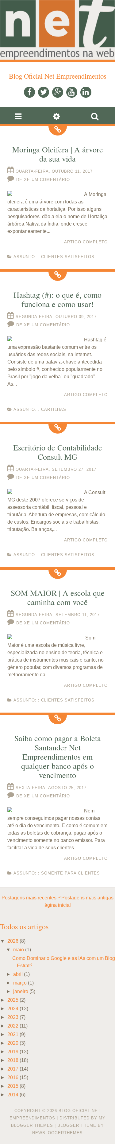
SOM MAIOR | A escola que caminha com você (58, 597)
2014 (12, 1094)
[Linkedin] (85, 92)
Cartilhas (53, 409)
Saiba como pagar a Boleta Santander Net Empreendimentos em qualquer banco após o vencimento (57, 756)
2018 (12, 1060)
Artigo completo (86, 242)
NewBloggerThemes (57, 1132)
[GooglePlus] (57, 92)
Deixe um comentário (43, 179)
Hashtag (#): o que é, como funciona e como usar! (57, 299)
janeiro (20, 991)
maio (18, 949)
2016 (12, 1077)
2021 (12, 1034)
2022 (12, 1025)
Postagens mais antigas (87, 897)
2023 (12, 1017)
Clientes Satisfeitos (67, 256)
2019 (12, 1051)
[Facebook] (29, 92)
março (20, 982)
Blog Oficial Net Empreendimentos (57, 76)
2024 (12, 1008)
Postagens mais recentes (29, 897)
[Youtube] (71, 92)
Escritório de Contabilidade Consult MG (57, 452)
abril (18, 974)
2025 (12, 1000)
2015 (12, 1086)
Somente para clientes (70, 873)
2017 (12, 1068)
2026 (12, 941)
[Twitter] (43, 92)
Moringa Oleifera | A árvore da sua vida (57, 154)
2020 (12, 1043)
